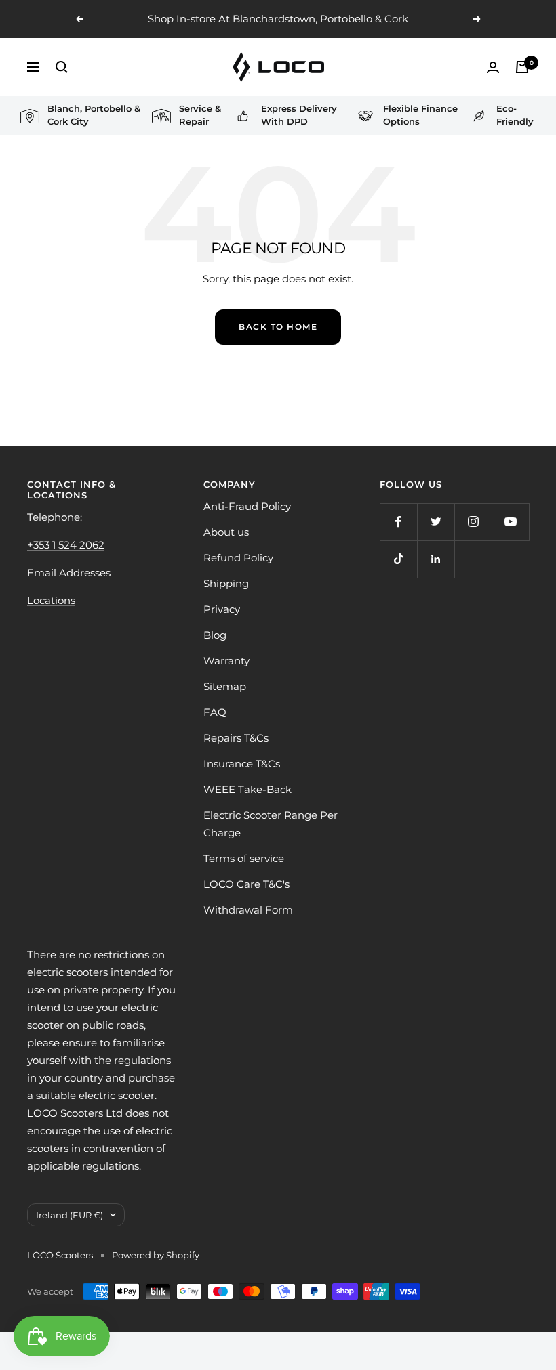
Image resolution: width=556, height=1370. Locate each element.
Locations (51, 600)
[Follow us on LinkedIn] (435, 559)
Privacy (221, 609)
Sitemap (224, 686)
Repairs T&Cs (236, 737)
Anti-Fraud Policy (247, 506)
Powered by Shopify (155, 1254)
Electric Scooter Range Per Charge (270, 824)
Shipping (226, 583)
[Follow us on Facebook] (398, 521)
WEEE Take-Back (247, 789)
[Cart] (522, 67)
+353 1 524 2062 (65, 544)
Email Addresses (69, 572)
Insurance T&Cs (241, 763)
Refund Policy (238, 557)
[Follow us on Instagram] (473, 521)
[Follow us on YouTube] (510, 521)
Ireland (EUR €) (69, 1215)
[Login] (493, 67)
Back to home (278, 327)
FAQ (214, 712)
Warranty (226, 660)
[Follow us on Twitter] (435, 521)
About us (226, 532)
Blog (214, 634)
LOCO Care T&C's (246, 884)
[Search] (62, 67)
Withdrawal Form (248, 909)
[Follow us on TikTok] (398, 559)
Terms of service (243, 858)
